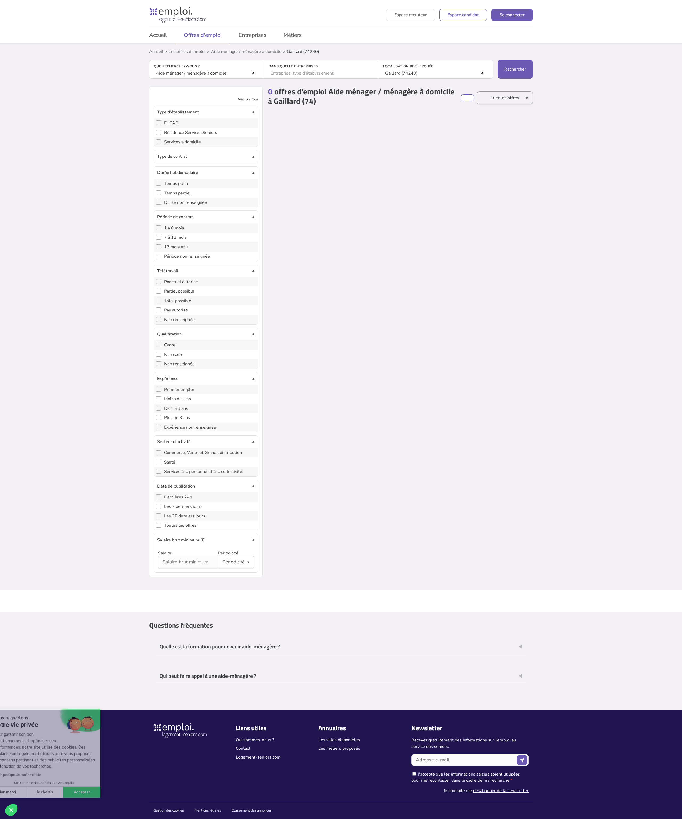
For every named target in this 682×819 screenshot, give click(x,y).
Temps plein (176, 183)
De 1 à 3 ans (176, 408)
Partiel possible (179, 291)
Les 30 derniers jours (184, 516)
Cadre (170, 345)
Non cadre (174, 355)
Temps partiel (177, 193)
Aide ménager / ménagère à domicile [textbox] (191, 73)
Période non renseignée (187, 256)
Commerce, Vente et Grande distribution (203, 453)
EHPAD (171, 123)
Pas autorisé (176, 310)
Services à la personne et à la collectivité (203, 472)
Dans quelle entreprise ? (293, 66)
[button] (11, 810)
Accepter (99, 792)
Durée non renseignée (185, 202)
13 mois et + (176, 247)
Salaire (164, 553)
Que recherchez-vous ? (177, 66)
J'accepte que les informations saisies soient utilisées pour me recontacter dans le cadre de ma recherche (465, 777)
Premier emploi (179, 389)
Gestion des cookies (168, 810)
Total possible (177, 301)
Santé (169, 462)
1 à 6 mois (174, 228)
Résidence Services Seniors (190, 133)
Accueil (158, 35)
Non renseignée (179, 320)
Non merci (24, 792)
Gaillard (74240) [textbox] (401, 73)
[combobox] (207, 73)
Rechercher (515, 69)
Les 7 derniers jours (183, 506)
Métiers (292, 35)
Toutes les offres (180, 525)
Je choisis (61, 792)
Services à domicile (182, 142)
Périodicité (228, 553)
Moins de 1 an (177, 399)
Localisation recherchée (408, 66)
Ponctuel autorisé (181, 282)
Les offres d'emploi (187, 52)
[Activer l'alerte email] (467, 97)
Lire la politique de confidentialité (34, 775)
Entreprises (252, 35)
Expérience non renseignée (190, 427)
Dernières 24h (178, 497)
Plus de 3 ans (177, 418)
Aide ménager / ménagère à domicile (246, 52)
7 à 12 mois (175, 237)
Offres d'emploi (203, 35)
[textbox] (322, 73)
